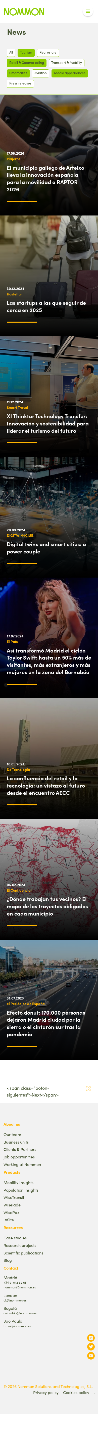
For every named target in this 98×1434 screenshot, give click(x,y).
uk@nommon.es (15, 1300)
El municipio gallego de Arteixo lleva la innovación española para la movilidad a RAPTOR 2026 (45, 178)
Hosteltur (14, 293)
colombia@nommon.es (20, 1313)
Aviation (40, 72)
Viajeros (13, 158)
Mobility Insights (18, 1182)
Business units (16, 1142)
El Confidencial (19, 890)
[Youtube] (91, 1355)
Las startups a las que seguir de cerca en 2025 (46, 306)
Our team (12, 1134)
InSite (9, 1219)
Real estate (48, 52)
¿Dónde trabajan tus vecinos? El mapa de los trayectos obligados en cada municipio (47, 906)
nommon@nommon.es (20, 1287)
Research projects (20, 1245)
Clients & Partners (20, 1149)
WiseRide (12, 1204)
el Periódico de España (26, 1003)
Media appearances (69, 72)
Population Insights (21, 1190)
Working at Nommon (22, 1164)
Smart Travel (17, 407)
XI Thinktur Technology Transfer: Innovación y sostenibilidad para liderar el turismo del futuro (48, 423)
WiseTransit (14, 1197)
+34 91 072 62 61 (15, 1282)
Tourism (26, 52)
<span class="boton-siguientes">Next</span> (33, 1091)
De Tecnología (18, 769)
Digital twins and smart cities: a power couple (46, 547)
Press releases (20, 83)
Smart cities (18, 72)
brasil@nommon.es (17, 1326)
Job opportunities (19, 1156)
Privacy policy (46, 1392)
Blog (8, 1260)
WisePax (11, 1212)
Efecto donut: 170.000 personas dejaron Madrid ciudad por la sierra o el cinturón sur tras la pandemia (46, 1023)
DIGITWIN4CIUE (20, 535)
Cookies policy (76, 1392)
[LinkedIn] (91, 1337)
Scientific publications (23, 1252)
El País (12, 641)
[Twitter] (91, 1346)
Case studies (15, 1237)
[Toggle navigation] (88, 11)
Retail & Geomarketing (26, 62)
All (11, 52)
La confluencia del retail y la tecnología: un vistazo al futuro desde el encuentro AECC (46, 785)
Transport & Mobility (66, 62)
